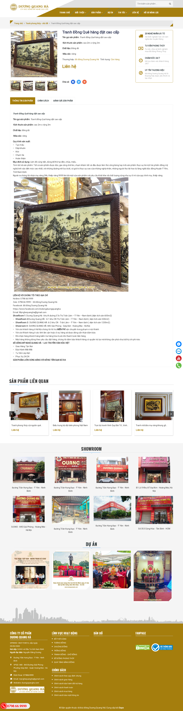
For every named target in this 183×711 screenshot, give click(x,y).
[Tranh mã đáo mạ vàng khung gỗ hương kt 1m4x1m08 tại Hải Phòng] (153, 406)
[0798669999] (179, 365)
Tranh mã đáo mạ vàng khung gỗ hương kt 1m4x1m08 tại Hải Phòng (152, 425)
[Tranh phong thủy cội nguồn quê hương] (29, 406)
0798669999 (28, 675)
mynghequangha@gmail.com (31, 679)
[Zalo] (179, 351)
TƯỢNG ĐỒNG (60, 643)
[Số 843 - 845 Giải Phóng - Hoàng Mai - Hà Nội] (29, 509)
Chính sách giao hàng (63, 680)
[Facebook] (179, 344)
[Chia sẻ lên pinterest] (84, 82)
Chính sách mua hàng (63, 691)
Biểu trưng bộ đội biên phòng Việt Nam (70, 425)
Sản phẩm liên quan (28, 381)
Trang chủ (64, 12)
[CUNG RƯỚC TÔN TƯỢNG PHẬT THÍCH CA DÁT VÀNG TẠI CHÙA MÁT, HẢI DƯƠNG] (112, 570)
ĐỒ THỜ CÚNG (60, 639)
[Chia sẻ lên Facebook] (73, 82)
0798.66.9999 (17, 706)
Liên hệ (135, 12)
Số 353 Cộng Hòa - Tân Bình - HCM (154, 529)
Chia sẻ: (65, 82)
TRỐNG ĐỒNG (60, 651)
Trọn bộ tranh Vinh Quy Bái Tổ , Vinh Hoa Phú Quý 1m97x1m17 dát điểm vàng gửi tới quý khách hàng (110, 425)
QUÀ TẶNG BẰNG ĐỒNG (64, 662)
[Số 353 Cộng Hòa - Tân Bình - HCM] (154, 510)
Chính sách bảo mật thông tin (66, 695)
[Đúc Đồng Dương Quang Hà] (29, 7)
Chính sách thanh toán (63, 687)
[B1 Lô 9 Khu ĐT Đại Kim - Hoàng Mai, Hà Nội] (154, 470)
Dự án (110, 12)
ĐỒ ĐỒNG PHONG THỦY (64, 658)
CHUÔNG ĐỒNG (61, 647)
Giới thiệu (80, 12)
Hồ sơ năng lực (151, 12)
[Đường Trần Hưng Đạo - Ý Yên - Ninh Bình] (29, 470)
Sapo (121, 708)
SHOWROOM (91, 449)
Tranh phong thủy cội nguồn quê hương (26, 425)
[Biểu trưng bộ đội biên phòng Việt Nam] (70, 406)
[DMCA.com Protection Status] (143, 647)
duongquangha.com (30, 683)
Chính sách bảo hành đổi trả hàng (68, 683)
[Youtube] (179, 358)
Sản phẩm (96, 12)
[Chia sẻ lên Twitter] (79, 82)
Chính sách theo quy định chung (67, 676)
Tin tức (122, 12)
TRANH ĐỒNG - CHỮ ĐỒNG (65, 654)
